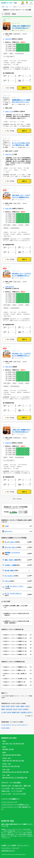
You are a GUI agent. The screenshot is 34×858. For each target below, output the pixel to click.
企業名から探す (5, 791)
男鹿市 (22, 706)
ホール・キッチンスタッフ (13, 593)
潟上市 (10, 154)
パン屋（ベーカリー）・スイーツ (14, 587)
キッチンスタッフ (10, 542)
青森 (8, 760)
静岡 (6, 749)
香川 (21, 772)
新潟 (3, 766)
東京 (3, 743)
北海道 (4, 760)
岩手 (11, 760)
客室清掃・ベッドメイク (12, 552)
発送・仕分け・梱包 (11, 560)
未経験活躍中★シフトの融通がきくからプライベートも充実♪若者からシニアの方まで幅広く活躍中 (21, 101)
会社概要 (3, 845)
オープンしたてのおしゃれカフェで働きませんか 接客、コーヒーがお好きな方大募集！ (21, 144)
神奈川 (7, 743)
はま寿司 (7, 526)
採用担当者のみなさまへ (8, 851)
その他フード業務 (10, 565)
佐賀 (6, 777)
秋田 (16, 760)
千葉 (13, 743)
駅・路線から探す (17, 786)
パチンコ (7, 581)
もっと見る (28, 715)
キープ (27, 4)
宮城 (13, 760)
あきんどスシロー (8, 531)
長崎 (9, 777)
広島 (12, 772)
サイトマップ (15, 848)
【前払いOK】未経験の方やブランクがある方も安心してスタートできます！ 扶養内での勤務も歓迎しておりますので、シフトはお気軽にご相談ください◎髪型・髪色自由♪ (21, 27)
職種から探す (27, 786)
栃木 (19, 743)
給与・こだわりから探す (18, 788)
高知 (27, 772)
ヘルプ (9, 845)
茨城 (16, 743)
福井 (12, 766)
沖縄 (25, 777)
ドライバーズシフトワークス (9, 802)
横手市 (10, 39)
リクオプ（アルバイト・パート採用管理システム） (15, 804)
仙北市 (9, 712)
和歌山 (19, 755)
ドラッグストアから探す (19, 794)
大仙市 (20, 709)
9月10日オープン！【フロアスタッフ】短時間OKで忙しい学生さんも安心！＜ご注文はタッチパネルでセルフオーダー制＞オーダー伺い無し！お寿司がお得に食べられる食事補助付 (21, 274)
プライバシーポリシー (23, 845)
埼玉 (11, 743)
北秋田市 (25, 709)
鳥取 (3, 772)
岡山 (9, 772)
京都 (9, 755)
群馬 (22, 743)
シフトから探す (5, 788)
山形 (19, 760)
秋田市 (10, 366)
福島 (22, 760)
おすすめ (7, 14)
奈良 (15, 755)
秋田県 (6, 39)
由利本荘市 (11, 286)
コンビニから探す (6, 794)
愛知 (3, 749)
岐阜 (12, 749)
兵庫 (6, 755)
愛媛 (24, 772)
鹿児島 (22, 777)
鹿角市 (3, 709)
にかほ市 (11, 111)
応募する (24, 88)
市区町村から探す (6, 786)
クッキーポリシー (6, 848)
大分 (15, 777)
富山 (6, 766)
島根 (6, 772)
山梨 (15, 766)
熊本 (12, 777)
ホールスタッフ (9, 576)
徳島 (18, 772)
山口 (15, 772)
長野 (18, 766)
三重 (9, 749)
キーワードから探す (16, 791)
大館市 (10, 208)
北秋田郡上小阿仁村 (26, 712)
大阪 (3, 755)
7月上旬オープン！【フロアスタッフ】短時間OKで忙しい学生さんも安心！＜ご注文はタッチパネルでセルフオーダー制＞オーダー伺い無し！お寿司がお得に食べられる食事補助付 (21, 354)
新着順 (14, 14)
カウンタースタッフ (11, 547)
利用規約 (13, 845)
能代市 (8, 706)
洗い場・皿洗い (9, 570)
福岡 (3, 777)
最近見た (22, 4)
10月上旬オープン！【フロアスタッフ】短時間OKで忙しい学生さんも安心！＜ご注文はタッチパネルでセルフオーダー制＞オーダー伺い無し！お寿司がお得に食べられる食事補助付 (21, 196)
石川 (9, 766)
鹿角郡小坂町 (16, 712)
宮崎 (18, 777)
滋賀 (12, 755)
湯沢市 (27, 706)
